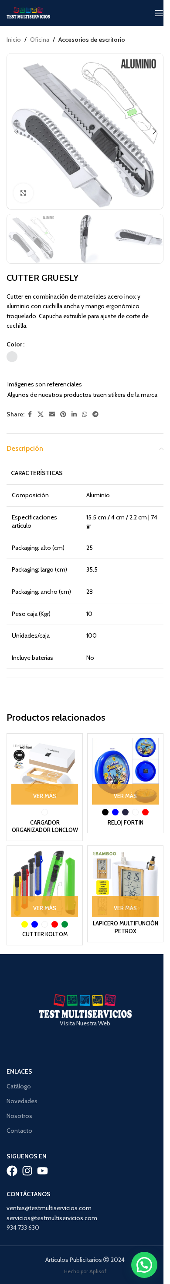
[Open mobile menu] (159, 13)
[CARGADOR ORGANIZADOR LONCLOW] (44, 771)
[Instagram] (27, 1170)
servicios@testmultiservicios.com (52, 1218)
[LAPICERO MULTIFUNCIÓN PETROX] (125, 883)
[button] (15, 131)
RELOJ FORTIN (125, 822)
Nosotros (19, 1116)
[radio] (12, 356)
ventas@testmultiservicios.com (49, 1208)
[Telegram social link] (95, 414)
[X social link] (40, 414)
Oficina (39, 39)
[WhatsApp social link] (84, 414)
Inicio (14, 39)
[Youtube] (42, 1170)
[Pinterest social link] (63, 414)
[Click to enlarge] (23, 193)
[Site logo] (28, 12)
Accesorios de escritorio (91, 39)
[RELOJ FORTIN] (125, 771)
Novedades (22, 1101)
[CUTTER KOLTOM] (44, 883)
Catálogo (19, 1086)
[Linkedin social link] (74, 414)
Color (14, 344)
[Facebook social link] (29, 414)
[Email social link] (52, 414)
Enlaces (19, 1071)
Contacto (19, 1130)
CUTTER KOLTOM (45, 934)
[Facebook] (12, 1170)
